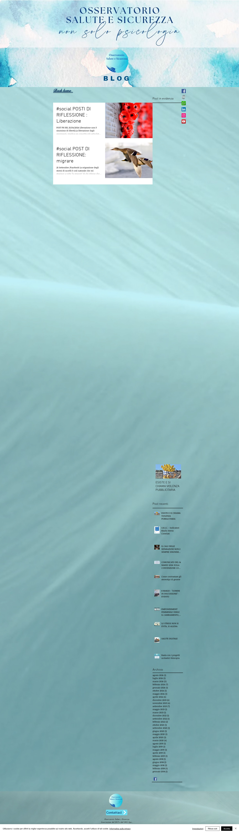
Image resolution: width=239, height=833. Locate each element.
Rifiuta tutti (212, 828)
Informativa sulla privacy (120, 828)
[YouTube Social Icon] (184, 121)
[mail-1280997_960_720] (184, 97)
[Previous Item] (160, 471)
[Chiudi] (235, 828)
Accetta (227, 828)
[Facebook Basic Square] (155, 779)
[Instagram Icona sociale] (184, 115)
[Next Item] (176, 471)
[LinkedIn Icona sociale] (184, 109)
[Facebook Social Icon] (184, 91)
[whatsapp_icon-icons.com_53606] (184, 103)
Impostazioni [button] (197, 828)
